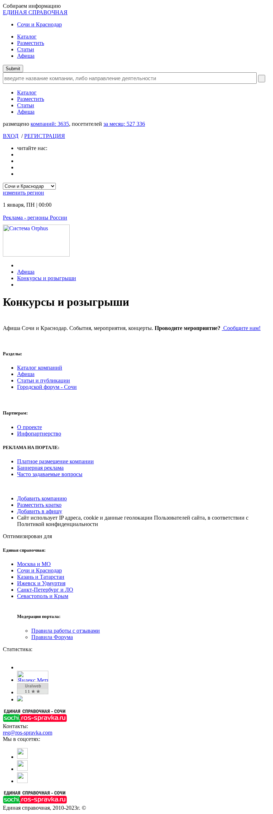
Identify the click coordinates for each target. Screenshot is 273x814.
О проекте (29, 427)
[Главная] (19, 265)
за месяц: (124, 124)
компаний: (50, 124)
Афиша (25, 56)
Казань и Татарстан (40, 577)
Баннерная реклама (40, 468)
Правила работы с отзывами (65, 631)
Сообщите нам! (241, 328)
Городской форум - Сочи (47, 387)
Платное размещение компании (55, 461)
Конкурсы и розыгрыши (46, 278)
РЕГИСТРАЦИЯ (44, 136)
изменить (23, 193)
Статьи (25, 49)
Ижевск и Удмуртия (41, 583)
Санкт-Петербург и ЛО (45, 590)
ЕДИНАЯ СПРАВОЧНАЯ (35, 12)
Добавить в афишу (39, 511)
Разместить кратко (39, 505)
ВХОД (10, 136)
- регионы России (35, 218)
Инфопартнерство (39, 434)
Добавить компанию (42, 498)
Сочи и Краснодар (39, 24)
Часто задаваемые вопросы (49, 474)
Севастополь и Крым (42, 596)
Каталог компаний (39, 368)
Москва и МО (34, 564)
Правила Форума (52, 637)
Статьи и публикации (43, 380)
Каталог (27, 37)
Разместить (30, 43)
